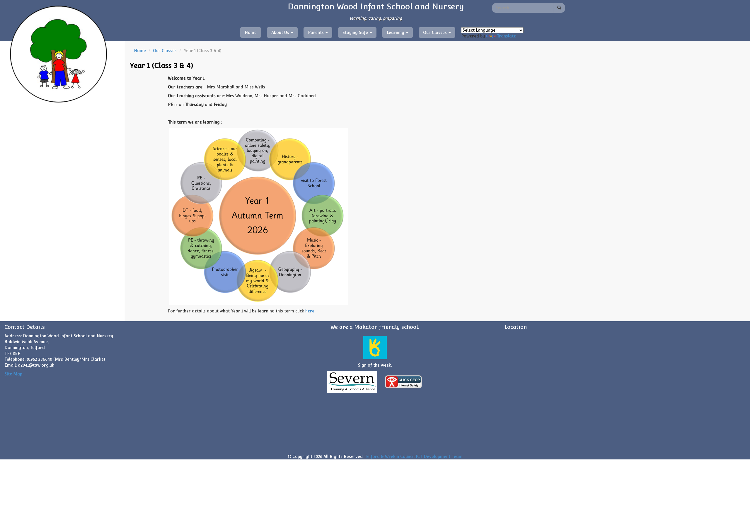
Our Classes (165, 50)
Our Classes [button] (435, 32)
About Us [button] (280, 32)
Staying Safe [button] (355, 32)
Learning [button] (396, 32)
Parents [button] (316, 32)
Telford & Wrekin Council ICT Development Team (414, 456)
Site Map (13, 374)
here (309, 311)
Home (251, 32)
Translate (506, 36)
